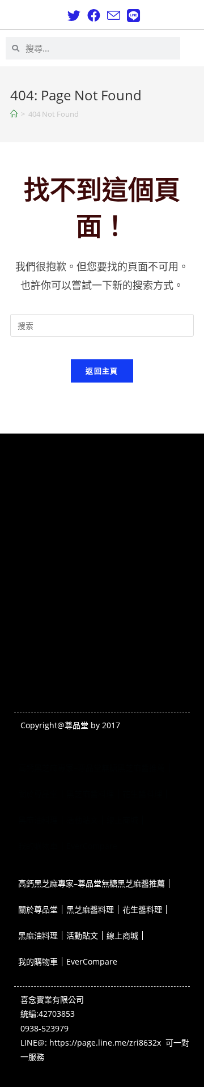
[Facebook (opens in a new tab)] (94, 15)
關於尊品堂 (38, 793)
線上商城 (122, 819)
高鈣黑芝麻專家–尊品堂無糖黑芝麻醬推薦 (91, 767)
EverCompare (91, 845)
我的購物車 (38, 845)
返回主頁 (102, 371)
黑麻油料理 (38, 819)
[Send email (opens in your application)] (114, 15)
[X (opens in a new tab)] (74, 15)
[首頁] (14, 114)
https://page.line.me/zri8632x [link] (105, 1042)
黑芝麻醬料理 (90, 793)
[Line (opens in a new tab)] (132, 15)
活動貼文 (82, 819)
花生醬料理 (142, 793)
